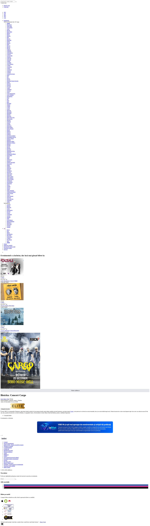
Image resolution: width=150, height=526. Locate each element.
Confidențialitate (8, 447)
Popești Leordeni (11, 135)
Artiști (5, 453)
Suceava (9, 172)
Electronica (9, 234)
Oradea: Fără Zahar (7, 305)
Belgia (8, 206)
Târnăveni (9, 180)
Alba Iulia (9, 26)
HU (5, 16)
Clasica (8, 238)
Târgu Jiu (9, 175)
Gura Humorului (11, 93)
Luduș (8, 107)
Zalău (8, 201)
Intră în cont (7, 5)
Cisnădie (9, 62)
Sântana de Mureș (11, 154)
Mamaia (9, 110)
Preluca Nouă (10, 138)
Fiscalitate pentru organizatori (11, 459)
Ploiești (8, 133)
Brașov (8, 43)
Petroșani (9, 126)
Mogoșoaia (9, 119)
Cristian (9, 72)
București (9, 24)
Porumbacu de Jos (11, 137)
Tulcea (8, 187)
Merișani (9, 116)
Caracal (9, 54)
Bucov (8, 47)
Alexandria (9, 27)
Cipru (8, 208)
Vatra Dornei (10, 196)
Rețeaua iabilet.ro (8, 452)
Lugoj (8, 109)
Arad (8, 29)
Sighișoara (9, 159)
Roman (8, 148)
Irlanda (8, 217)
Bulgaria (9, 207)
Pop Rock (9, 239)
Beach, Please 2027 (8, 463)
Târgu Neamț (10, 179)
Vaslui (8, 194)
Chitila (8, 61)
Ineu (8, 102)
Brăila (8, 41)
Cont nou (6, 7)
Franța (8, 213)
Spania (8, 227)
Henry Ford (43, 522)
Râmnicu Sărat (10, 141)
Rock (8, 230)
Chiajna (9, 57)
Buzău (8, 48)
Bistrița (8, 36)
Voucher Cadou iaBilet (9, 466)
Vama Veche (10, 193)
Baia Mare (9, 31)
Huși (8, 98)
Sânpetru (9, 152)
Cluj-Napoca (10, 64)
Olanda (8, 225)
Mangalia (9, 112)
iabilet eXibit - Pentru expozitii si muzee (13, 445)
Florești (9, 83)
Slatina (8, 166)
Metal (8, 232)
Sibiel (8, 157)
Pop (8, 231)
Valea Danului (10, 190)
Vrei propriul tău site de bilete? (11, 457)
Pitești (8, 130)
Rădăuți (9, 140)
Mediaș (8, 114)
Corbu (8, 68)
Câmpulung (10, 53)
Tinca (8, 185)
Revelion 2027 (7, 461)
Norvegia (9, 224)
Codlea (8, 65)
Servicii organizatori (9, 443)
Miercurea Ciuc (11, 117)
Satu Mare (9, 155)
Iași (8, 99)
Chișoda (9, 60)
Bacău (8, 30)
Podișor (9, 134)
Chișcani (9, 58)
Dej (8, 76)
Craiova (9, 71)
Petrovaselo (10, 127)
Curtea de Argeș (11, 74)
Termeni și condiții (8, 446)
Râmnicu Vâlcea (11, 142)
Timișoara (9, 183)
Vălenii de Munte (11, 192)
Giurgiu (9, 90)
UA (5, 18)
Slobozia (9, 168)
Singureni (9, 164)
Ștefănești (9, 171)
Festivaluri (9, 237)
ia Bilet (2, 277)
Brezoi (8, 46)
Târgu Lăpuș (10, 176)
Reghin (8, 145)
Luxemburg (10, 220)
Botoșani (9, 40)
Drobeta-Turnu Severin (12, 81)
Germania (9, 214)
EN (5, 13)
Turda (8, 189)
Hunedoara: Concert (9, 281)
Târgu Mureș (10, 178)
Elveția (8, 211)
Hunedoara (9, 96)
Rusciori (9, 149)
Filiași (8, 82)
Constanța (9, 67)
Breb (8, 44)
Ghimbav (9, 89)
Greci (8, 92)
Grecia (8, 216)
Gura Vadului (10, 95)
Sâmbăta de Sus (11, 151)
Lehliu (8, 106)
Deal (8, 75)
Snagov (9, 169)
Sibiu (8, 158)
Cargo (71, 411)
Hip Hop (9, 235)
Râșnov (9, 144)
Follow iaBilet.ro (75, 390)
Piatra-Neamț (10, 128)
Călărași (9, 50)
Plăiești (8, 131)
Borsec (8, 38)
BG (5, 15)
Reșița (8, 147)
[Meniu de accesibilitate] (2, 524)
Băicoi (8, 33)
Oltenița (9, 121)
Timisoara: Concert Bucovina (10, 330)
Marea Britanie (10, 221)
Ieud (8, 100)
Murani (8, 120)
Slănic (8, 165)
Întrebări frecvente (8, 450)
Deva (8, 78)
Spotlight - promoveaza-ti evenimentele (13, 464)
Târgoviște (9, 173)
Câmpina (9, 51)
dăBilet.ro (6, 454)
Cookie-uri (6, 449)
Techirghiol (9, 182)
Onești (8, 123)
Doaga (8, 79)
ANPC (5, 456)
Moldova (9, 223)
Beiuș (8, 34)
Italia (8, 218)
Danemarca (9, 210)
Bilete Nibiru (7, 467)
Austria (8, 204)
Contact (6, 442)
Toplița (8, 186)
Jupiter (8, 105)
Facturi (5, 460)
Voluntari (9, 200)
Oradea (8, 124)
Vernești (9, 197)
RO (5, 12)
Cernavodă (9, 55)
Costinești (9, 69)
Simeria (9, 161)
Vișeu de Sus (10, 199)
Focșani (9, 86)
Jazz (8, 241)
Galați (8, 88)
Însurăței (9, 103)
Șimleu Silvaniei (11, 162)
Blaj (8, 37)
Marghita (9, 113)
